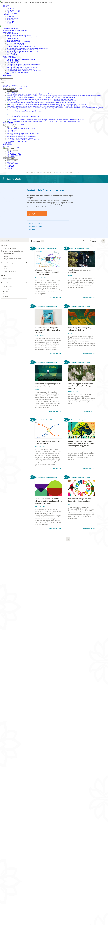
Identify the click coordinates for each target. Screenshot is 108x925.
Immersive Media (12, 38)
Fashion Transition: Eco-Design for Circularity (21, 46)
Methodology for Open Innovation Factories (20, 69)
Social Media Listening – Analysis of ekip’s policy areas (24, 70)
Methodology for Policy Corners (17, 66)
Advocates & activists (9, 248)
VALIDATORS (11, 20)
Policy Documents (12, 34)
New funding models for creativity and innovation (22, 50)
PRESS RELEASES (14, 12)
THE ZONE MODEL (13, 61)
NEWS (5, 7)
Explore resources (38, 214)
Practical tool (7, 291)
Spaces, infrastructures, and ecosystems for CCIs (22, 51)
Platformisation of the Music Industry (18, 42)
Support (5, 296)
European (6, 266)
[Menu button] (0, 26)
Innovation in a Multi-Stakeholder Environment (21, 59)
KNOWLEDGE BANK (9, 56)
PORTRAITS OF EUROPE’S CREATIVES (15, 30)
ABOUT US (6, 15)
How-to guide (37, 226)
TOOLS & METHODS (9, 58)
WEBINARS (12, 13)
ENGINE (7, 74)
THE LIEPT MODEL (12, 62)
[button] (64, 539)
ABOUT (10, 16)
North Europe (7, 279)
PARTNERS (10, 21)
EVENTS (6, 5)
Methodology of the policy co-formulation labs (22, 67)
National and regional (9, 271)
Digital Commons (12, 54)
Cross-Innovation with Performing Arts (19, 45)
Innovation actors (8, 253)
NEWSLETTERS (13, 10)
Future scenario (37, 223)
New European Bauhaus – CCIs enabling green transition (24, 37)
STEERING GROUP (12, 18)
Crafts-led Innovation (13, 40)
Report (34, 229)
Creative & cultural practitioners (13, 251)
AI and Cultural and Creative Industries (19, 35)
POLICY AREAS (8, 32)
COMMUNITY (7, 75)
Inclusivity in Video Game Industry (17, 43)
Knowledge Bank (32, 172)
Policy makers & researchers (12, 259)
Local (5, 269)
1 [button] (68, 539)
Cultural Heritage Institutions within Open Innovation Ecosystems (27, 48)
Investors (6, 256)
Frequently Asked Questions (17, 72)
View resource (53, 298)
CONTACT (10, 23)
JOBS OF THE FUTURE (10, 29)
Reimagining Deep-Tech (14, 53)
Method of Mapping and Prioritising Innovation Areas (23, 64)
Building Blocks (49, 172)
